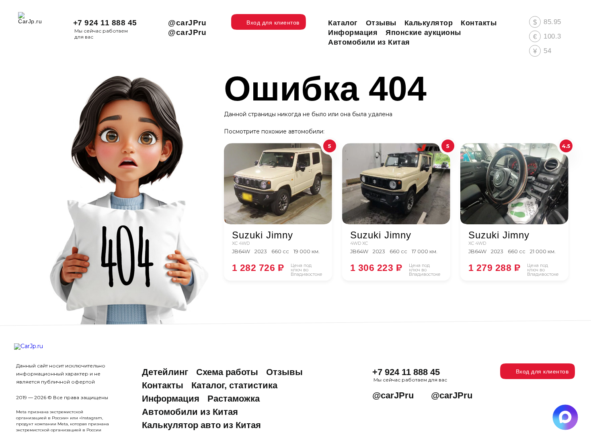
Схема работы (227, 372)
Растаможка (233, 399)
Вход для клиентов (542, 371)
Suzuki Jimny (262, 235)
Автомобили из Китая (190, 412)
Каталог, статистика (234, 385)
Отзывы (284, 372)
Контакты (162, 385)
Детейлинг (165, 372)
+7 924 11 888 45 (105, 22)
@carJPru (187, 22)
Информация (170, 399)
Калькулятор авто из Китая (201, 425)
